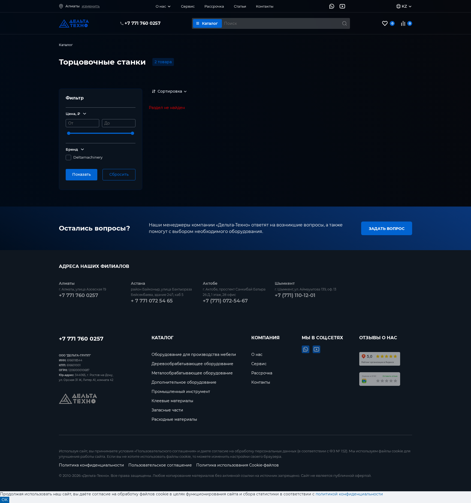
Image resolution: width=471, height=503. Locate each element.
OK (5, 499)
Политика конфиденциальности (91, 465)
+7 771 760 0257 (81, 338)
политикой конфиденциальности (349, 494)
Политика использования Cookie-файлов (237, 465)
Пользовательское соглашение (160, 465)
